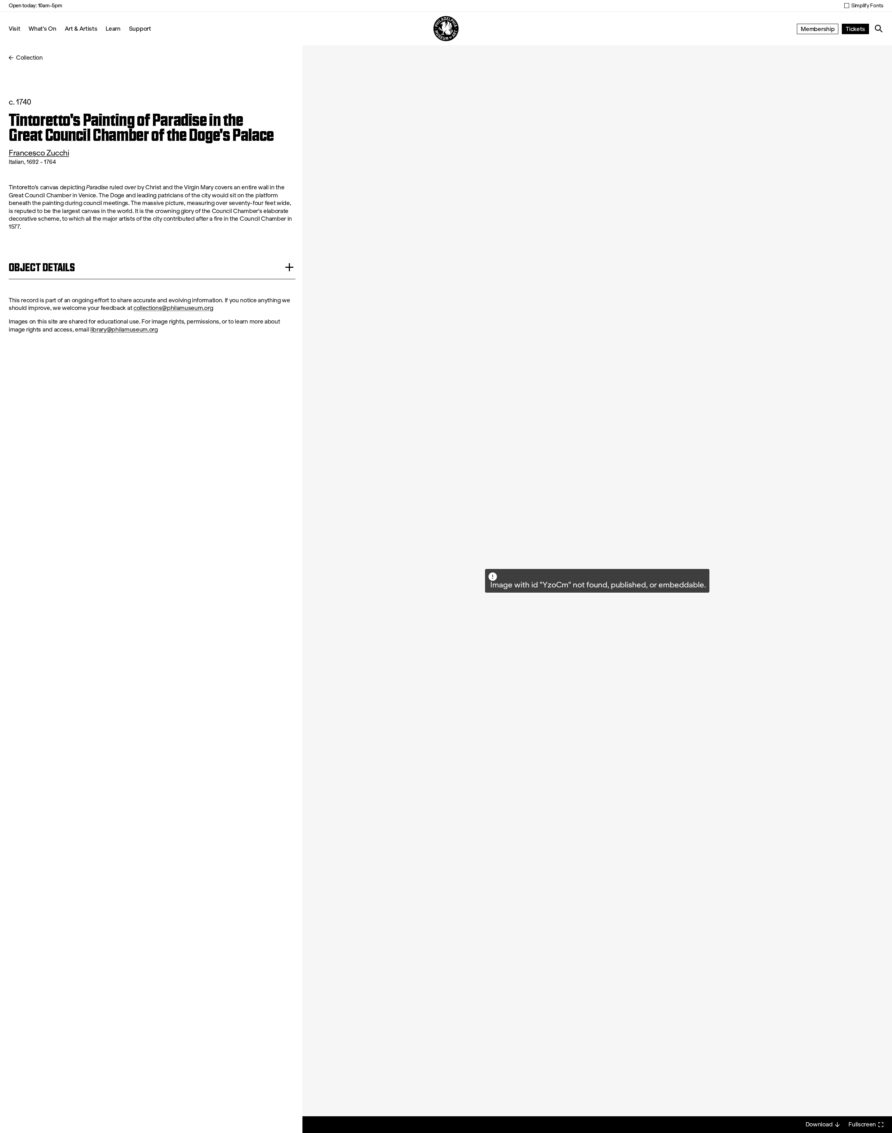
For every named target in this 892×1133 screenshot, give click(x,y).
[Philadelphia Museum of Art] (446, 28)
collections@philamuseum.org (173, 308)
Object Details (42, 267)
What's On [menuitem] (42, 28)
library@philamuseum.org (124, 329)
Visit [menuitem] (14, 28)
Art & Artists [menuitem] (81, 28)
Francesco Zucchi (39, 153)
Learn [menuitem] (113, 28)
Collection (29, 57)
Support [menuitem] (140, 28)
